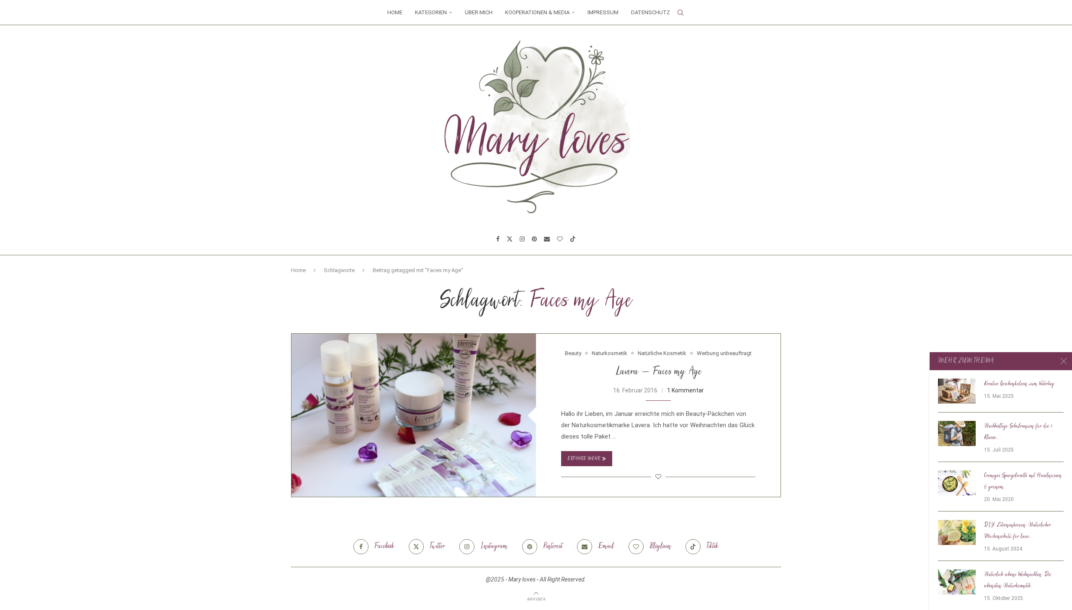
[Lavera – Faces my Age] (413, 415)
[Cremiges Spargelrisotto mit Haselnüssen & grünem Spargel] (957, 483)
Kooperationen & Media (537, 12)
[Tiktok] (573, 239)
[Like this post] (658, 476)
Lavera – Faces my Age (658, 372)
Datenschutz (650, 12)
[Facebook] (498, 239)
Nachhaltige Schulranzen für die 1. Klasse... (1018, 432)
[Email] (547, 239)
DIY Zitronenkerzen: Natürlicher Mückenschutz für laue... (1017, 531)
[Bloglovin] (560, 239)
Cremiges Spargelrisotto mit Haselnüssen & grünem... (1023, 481)
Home (394, 12)
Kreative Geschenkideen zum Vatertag (1019, 384)
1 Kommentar (685, 390)
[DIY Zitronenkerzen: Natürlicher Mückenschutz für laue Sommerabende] (957, 532)
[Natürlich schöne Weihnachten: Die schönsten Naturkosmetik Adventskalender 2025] (957, 581)
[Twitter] (510, 239)
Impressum (603, 12)
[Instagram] (522, 239)
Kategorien (431, 12)
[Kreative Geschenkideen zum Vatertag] (957, 391)
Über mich (478, 12)
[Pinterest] (534, 239)
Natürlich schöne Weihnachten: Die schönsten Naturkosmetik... (1017, 580)
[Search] (680, 12)
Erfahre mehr (583, 459)
